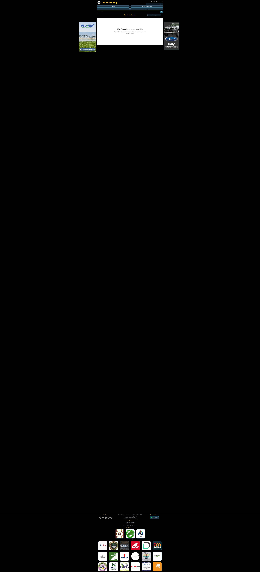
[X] (162, 1)
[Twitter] (100, 518)
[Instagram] (154, 1)
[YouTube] (160, 1)
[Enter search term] (161, 12)
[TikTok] (157, 1)
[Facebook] (152, 1)
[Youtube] (103, 518)
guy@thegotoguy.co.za (130, 522)
